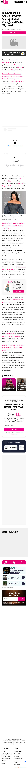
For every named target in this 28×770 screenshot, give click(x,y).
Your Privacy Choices (17, 761)
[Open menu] (2, 1)
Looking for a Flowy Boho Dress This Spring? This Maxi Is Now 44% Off (18, 286)
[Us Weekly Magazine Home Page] (5, 2)
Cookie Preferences (19, 758)
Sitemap (4, 763)
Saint (9, 181)
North (19, 178)
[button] (24, 2)
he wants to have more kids (11, 336)
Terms (21, 432)
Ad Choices (17, 764)
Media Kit (4, 761)
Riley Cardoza (7, 29)
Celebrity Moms (7, 10)
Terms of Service (18, 751)
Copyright (16, 756)
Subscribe (18, 2)
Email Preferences (6, 758)
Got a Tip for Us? (6, 756)
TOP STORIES (13, 32)
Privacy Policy (15, 434)
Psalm (12, 70)
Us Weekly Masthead (7, 753)
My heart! (15, 161)
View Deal (18, 291)
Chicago (20, 67)
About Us (4, 751)
